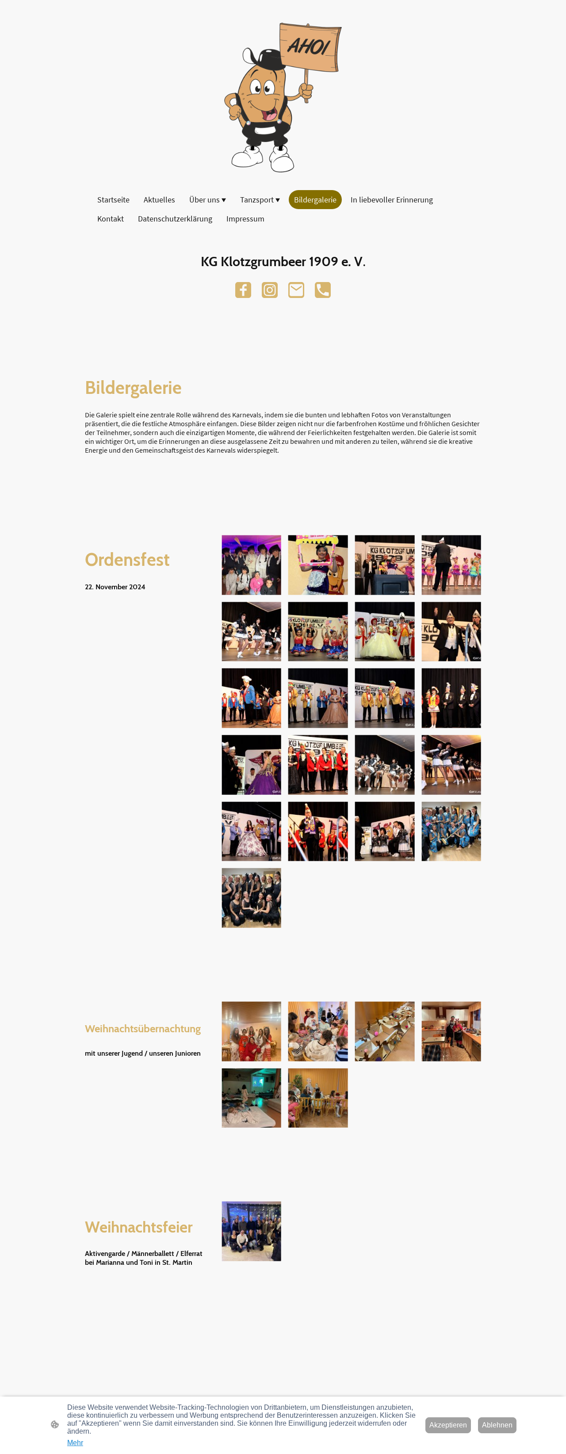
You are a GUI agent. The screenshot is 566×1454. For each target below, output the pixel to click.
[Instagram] (270, 290)
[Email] (296, 290)
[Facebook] (243, 290)
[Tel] (323, 290)
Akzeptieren (448, 1425)
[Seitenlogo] (283, 97)
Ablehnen (497, 1425)
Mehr (75, 1442)
